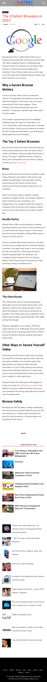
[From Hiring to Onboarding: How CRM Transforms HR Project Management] (8, 453)
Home (4, 9)
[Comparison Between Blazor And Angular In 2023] (8, 486)
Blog (40, 670)
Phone (27, 672)
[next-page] (7, 517)
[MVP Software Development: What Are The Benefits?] (8, 509)
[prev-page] (3, 517)
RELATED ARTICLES (11, 445)
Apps (24, 670)
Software (11, 9)
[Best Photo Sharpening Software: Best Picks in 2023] (8, 497)
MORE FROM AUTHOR (29, 445)
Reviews (18, 670)
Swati (6, 24)
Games (35, 670)
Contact (5, 670)
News (29, 670)
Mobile (12, 670)
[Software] (8, 464)
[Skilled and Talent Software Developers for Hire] (8, 475)
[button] (4, 3)
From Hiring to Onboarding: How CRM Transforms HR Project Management (29, 453)
